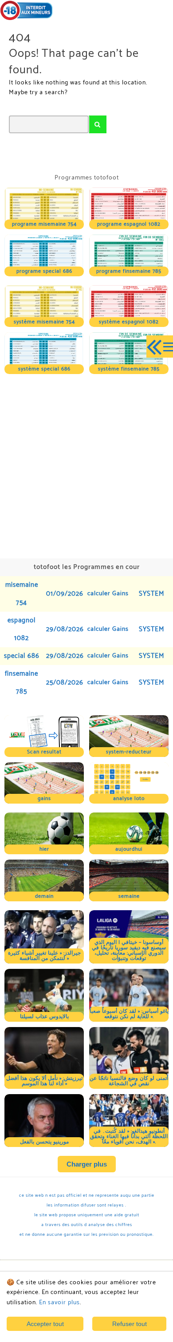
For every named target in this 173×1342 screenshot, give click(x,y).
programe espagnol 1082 (129, 224)
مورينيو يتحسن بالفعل (44, 1142)
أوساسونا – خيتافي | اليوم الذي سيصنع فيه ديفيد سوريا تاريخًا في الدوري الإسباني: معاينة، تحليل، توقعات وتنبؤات (129, 950)
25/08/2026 (64, 682)
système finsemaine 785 (129, 369)
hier (44, 849)
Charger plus (87, 1164)
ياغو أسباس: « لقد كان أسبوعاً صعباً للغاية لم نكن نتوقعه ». (129, 1014)
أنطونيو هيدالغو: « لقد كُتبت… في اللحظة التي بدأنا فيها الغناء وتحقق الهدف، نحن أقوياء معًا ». (129, 1136)
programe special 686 (44, 271)
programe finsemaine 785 (128, 271)
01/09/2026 (64, 593)
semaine (129, 896)
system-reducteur (129, 752)
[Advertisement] (86, 465)
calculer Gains (108, 594)
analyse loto (129, 798)
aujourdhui (128, 849)
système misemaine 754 (44, 322)
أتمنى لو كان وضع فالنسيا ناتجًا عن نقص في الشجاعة (129, 1081)
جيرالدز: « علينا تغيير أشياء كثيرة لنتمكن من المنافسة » (44, 956)
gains (44, 798)
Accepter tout (45, 1323)
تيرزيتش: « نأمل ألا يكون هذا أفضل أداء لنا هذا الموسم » (44, 1081)
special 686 (21, 655)
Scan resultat (44, 752)
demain (44, 896)
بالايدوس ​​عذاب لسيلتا (44, 1016)
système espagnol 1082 (129, 322)
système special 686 (44, 369)
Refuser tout (129, 1323)
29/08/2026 (65, 629)
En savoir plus (59, 1303)
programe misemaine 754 (44, 224)
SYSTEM (151, 593)
